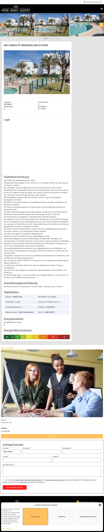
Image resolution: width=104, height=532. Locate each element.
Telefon (56, 456)
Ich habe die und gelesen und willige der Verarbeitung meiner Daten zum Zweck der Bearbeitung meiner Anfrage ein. (50, 481)
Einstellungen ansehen (88, 517)
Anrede (6, 448)
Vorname (27, 448)
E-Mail (6, 456)
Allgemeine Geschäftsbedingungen (28, 480)
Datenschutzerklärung (54, 480)
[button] (100, 505)
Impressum (9, 528)
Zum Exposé (52, 436)
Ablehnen (61, 517)
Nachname (67, 448)
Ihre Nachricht (9, 464)
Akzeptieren (35, 517)
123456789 (5, 431)
